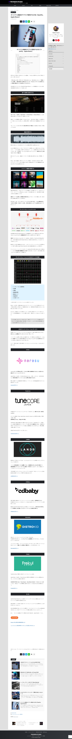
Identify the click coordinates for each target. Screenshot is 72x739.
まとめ (18, 72)
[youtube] (58, 40)
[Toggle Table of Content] (37, 55)
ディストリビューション (15, 714)
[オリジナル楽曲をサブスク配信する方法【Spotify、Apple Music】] (26, 21)
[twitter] (21, 21)
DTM (32, 5)
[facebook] (24, 21)
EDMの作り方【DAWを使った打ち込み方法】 (29, 672)
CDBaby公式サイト (14, 511)
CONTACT (57, 5)
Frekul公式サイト (14, 588)
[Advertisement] (27, 637)
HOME (15, 5)
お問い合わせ (45, 732)
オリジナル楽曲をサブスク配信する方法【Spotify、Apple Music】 (27, 56)
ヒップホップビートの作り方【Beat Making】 (29, 682)
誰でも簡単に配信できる (21, 57)
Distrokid (18, 70)
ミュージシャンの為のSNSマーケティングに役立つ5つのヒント (23, 625)
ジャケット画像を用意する (21, 60)
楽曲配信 (21, 714)
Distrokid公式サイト (15, 548)
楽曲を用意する (19, 59)
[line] (29, 21)
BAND (40, 5)
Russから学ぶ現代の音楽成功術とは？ (18, 622)
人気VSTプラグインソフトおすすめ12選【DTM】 (30, 662)
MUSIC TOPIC (48, 5)
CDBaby (18, 68)
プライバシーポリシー (31, 732)
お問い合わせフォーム (52, 48)
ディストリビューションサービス (22, 61)
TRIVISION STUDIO (36, 734)
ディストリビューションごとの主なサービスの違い (25, 62)
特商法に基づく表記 (39, 732)
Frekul (18, 71)
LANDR (18, 67)
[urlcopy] (34, 21)
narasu (18, 65)
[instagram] (56, 40)
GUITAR (23, 5)
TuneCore (18, 66)
